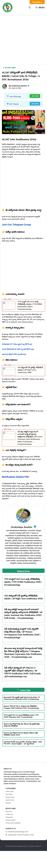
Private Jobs (10, 797)
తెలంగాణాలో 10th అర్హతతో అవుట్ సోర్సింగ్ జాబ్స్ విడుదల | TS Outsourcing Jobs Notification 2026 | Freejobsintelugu (22, 698)
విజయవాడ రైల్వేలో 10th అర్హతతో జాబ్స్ (14, 354)
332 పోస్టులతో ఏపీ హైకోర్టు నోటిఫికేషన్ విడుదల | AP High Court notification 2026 (30, 369)
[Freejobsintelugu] (7, 7)
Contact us (9, 814)
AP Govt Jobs (10, 67)
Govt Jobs (9, 794)
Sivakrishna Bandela (19, 85)
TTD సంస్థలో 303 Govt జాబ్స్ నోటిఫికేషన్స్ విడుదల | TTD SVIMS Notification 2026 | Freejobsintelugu (23, 581)
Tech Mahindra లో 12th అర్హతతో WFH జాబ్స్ (18, 349)
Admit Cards (10, 800)
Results (8, 803)
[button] (29, 7)
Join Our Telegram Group (16, 224)
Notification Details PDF (15, 476)
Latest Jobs (10, 791)
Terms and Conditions (13, 823)
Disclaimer (9, 817)
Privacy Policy (10, 820)
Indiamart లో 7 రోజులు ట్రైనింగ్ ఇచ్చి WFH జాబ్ (17, 344)
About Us (9, 811)
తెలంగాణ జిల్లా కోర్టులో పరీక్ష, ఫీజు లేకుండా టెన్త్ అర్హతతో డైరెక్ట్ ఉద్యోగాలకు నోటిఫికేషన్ (21, 724)
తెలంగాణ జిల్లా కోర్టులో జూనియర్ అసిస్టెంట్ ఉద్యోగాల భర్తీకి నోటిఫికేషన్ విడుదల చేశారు (21, 733)
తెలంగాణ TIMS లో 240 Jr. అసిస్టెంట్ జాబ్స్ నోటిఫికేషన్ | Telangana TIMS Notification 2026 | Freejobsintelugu (21, 706)
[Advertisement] (23, 41)
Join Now (34, 95)
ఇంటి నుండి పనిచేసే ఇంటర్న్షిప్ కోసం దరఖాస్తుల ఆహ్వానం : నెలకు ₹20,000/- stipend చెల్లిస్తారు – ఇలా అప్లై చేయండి (23, 742)
